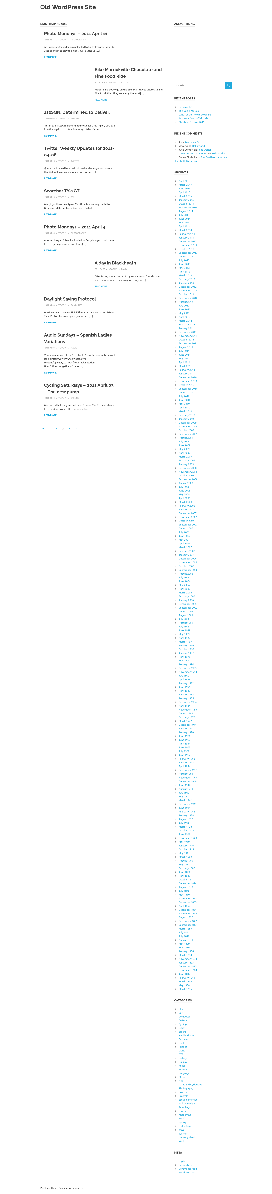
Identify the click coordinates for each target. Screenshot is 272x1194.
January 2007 (186, 554)
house (182, 1065)
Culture (183, 1020)
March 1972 (185, 720)
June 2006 (184, 581)
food (181, 1042)
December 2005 (188, 603)
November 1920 (188, 837)
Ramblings (76, 305)
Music (74, 347)
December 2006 (188, 558)
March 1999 (185, 641)
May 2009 (184, 448)
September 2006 (188, 569)
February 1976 (187, 717)
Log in (182, 1161)
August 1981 (186, 713)
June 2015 (184, 188)
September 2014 (188, 207)
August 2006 (186, 573)
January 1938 (186, 815)
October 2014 (186, 203)
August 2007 (186, 528)
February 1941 (187, 811)
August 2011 (186, 346)
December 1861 (188, 909)
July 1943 (184, 792)
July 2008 (184, 486)
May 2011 (184, 358)
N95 (181, 1080)
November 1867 (188, 898)
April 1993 (184, 679)
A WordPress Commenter (193, 153)
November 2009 (188, 426)
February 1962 (187, 758)
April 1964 (184, 743)
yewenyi (62, 39)
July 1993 (184, 675)
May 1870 (184, 894)
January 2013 (186, 282)
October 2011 (186, 339)
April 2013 (184, 271)
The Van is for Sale (189, 110)
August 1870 (186, 886)
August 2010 (186, 392)
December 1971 (188, 724)
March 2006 (185, 592)
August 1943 (186, 788)
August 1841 (186, 939)
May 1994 (184, 660)
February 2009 (187, 460)
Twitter (75, 161)
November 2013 (188, 245)
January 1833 (186, 962)
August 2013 (186, 256)
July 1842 (184, 936)
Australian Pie (192, 141)
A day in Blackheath (115, 263)
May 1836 (184, 947)
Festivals (183, 1039)
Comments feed (188, 1168)
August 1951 (186, 773)
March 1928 (185, 826)
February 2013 (187, 279)
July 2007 (184, 532)
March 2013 (185, 275)
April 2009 (184, 452)
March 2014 (185, 229)
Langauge (184, 1073)
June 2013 (184, 263)
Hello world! (185, 106)
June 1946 (184, 785)
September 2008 (188, 479)
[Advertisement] (203, 52)
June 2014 (184, 218)
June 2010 (184, 399)
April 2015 (184, 192)
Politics (183, 1091)
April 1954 (184, 766)
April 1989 (184, 690)
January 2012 (186, 328)
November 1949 (188, 777)
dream (182, 1031)
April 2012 (184, 316)
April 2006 (184, 588)
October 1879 (186, 879)
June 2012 (184, 309)
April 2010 (184, 407)
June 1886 (184, 871)
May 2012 (184, 313)
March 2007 (185, 547)
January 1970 (186, 732)
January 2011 (186, 373)
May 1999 (184, 633)
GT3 (72, 197)
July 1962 (184, 751)
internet (183, 1069)
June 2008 (184, 490)
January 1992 (186, 683)
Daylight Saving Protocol (70, 299)
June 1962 (184, 754)
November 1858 (188, 913)
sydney (183, 1122)
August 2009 (186, 437)
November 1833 (188, 958)
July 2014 (184, 214)
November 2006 (188, 562)
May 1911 (184, 852)
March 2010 (185, 411)
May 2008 (184, 494)
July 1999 (184, 626)
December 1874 (188, 883)
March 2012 (185, 320)
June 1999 (184, 630)
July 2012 (184, 305)
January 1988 (186, 694)
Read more (50, 57)
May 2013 (184, 267)
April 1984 (184, 705)
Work (182, 1141)
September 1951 (188, 769)
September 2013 (188, 252)
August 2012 (186, 301)
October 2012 (186, 294)
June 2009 (184, 445)
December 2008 (188, 467)
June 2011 (184, 354)
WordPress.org (187, 1172)
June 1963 (184, 747)
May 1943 (184, 796)
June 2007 (184, 535)
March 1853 (185, 928)
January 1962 (186, 762)
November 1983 (188, 709)
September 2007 (188, 524)
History (183, 1057)
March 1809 (185, 981)
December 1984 (188, 701)
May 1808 (184, 985)
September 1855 (188, 920)
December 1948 (188, 781)
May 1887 (184, 864)
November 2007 (188, 516)
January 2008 (186, 509)
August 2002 (186, 611)
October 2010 (186, 384)
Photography (78, 39)
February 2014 (187, 233)
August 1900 (186, 860)
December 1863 (188, 902)
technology (185, 1125)
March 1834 (185, 954)
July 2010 (184, 396)
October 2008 (186, 475)
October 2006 (186, 566)
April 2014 (184, 226)
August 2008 (186, 482)
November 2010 (188, 380)
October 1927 (186, 830)
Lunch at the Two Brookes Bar (195, 114)
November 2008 (188, 471)
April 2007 (184, 543)
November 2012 (188, 290)
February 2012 (187, 324)
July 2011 (184, 350)
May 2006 (184, 584)
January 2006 (186, 599)
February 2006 (187, 596)
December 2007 (188, 513)
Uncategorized (187, 1137)
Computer (184, 1016)
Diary (124, 269)
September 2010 (188, 388)
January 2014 (186, 237)
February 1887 (187, 868)
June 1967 (184, 739)
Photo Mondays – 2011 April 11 (75, 33)
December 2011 (188, 331)
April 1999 (184, 637)
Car (180, 1012)
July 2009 (184, 441)
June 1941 (184, 807)
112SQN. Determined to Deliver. (77, 112)
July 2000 (184, 618)
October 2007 (186, 520)
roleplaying (185, 1114)
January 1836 (186, 951)
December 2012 (188, 286)
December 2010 (188, 377)
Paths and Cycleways (190, 1084)
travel (182, 1129)
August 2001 (186, 615)
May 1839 (184, 943)
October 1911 (186, 849)
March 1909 (185, 856)
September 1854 (188, 924)
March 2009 (185, 456)
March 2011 (185, 365)
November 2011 (188, 335)
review (182, 1110)
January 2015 (186, 199)
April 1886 (184, 875)
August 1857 (186, 917)
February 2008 (187, 505)
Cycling (125, 82)
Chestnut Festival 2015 (191, 122)
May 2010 (184, 403)
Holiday (183, 1061)
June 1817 (184, 973)
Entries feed (185, 1164)
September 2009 (188, 433)
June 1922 (184, 834)
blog (181, 1008)
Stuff (181, 1118)
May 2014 (184, 222)
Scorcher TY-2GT (61, 191)
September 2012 (188, 297)
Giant (182, 1050)
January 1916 (186, 845)
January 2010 (186, 418)
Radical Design (187, 1103)
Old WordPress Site (68, 7)
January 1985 (186, 698)
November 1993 (188, 671)
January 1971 (186, 728)
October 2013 (186, 248)
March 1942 (185, 800)
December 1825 (188, 966)
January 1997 (186, 652)
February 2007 (187, 550)
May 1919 (184, 841)
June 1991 (184, 686)
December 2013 (188, 241)
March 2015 (185, 195)
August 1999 (186, 622)
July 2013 (184, 260)
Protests (183, 1095)
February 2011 (187, 369)
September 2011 (188, 343)
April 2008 (184, 498)
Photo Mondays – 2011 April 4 (74, 227)
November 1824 (188, 970)
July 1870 (184, 890)
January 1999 (186, 645)
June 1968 (184, 735)
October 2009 (186, 430)
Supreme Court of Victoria (193, 118)
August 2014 (186, 211)
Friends (75, 118)
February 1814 (187, 977)
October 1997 (186, 649)
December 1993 (188, 667)
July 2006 (184, 577)
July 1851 (184, 932)
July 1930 (184, 822)
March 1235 (185, 988)
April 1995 (184, 656)
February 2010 (187, 414)
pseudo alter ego (188, 1099)
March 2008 (185, 501)
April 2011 (184, 362)
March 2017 (185, 184)
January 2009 (186, 464)
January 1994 (186, 664)
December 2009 (188, 422)
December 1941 (188, 803)
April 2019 (184, 180)
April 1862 (184, 905)
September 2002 (188, 607)
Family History (187, 1035)
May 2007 (184, 539)
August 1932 (186, 818)
